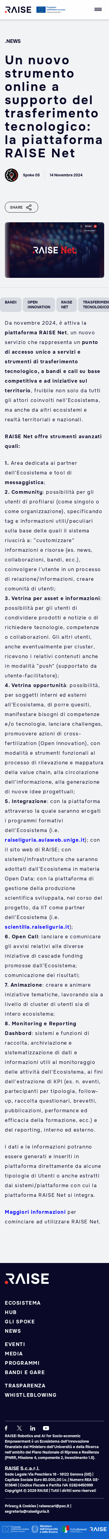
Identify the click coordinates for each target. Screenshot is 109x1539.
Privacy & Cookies (21, 1506)
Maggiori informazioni (35, 1212)
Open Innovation (39, 305)
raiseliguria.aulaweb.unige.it (45, 840)
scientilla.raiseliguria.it (37, 927)
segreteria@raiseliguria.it (27, 1511)
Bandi (11, 302)
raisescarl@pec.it (54, 1506)
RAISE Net (66, 305)
